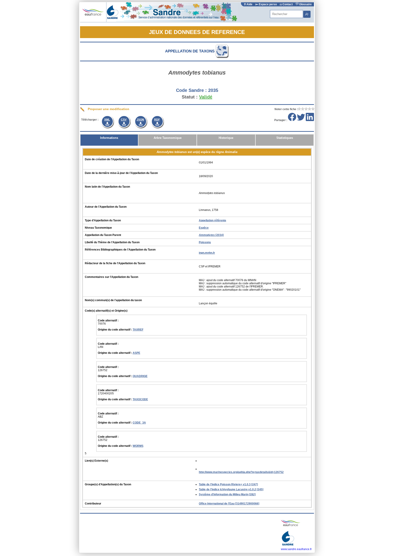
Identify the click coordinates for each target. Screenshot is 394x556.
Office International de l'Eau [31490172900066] (229, 503)
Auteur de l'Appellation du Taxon (106, 206)
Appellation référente (212, 220)
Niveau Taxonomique (98, 227)
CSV (124, 119)
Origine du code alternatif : (115, 329)
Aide (249, 4)
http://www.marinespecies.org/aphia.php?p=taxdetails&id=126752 (241, 472)
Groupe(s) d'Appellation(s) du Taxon (108, 484)
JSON (140, 119)
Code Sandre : (191, 90)
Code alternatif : (108, 320)
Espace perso (267, 4)
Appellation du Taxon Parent (103, 235)
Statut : (190, 96)
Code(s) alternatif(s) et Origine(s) (106, 310)
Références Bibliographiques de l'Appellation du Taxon (120, 249)
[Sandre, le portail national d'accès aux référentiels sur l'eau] (172, 21)
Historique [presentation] (226, 138)
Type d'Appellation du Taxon (103, 220)
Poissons (205, 242)
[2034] (211, 235)
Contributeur (93, 503)
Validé (205, 96)
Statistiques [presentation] (284, 138)
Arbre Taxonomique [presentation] (167, 138)
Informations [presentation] (109, 138)
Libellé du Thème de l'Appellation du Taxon (112, 242)
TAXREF (138, 329)
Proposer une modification (108, 109)
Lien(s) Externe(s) (96, 460)
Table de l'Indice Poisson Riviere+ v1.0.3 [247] (228, 484)
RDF (157, 119)
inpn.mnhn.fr (207, 252)
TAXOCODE (140, 399)
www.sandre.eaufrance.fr (296, 549)
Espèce (204, 227)
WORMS (138, 445)
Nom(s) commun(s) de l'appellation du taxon (113, 300)
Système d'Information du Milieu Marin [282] (227, 494)
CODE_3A (139, 422)
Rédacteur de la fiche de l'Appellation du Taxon (115, 263)
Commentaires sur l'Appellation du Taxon (111, 277)
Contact (287, 4)
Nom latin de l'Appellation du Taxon (107, 186)
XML (107, 119)
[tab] (109, 140)
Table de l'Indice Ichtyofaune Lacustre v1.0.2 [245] (231, 489)
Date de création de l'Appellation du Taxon (112, 159)
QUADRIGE (140, 376)
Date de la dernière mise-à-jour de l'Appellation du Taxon (121, 173)
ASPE (136, 352)
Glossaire (305, 4)
